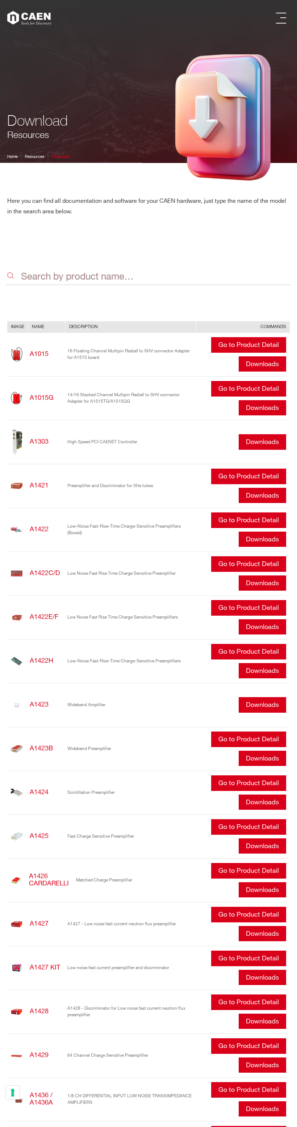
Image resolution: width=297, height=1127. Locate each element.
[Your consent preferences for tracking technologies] (13, 1092)
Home (12, 157)
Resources (35, 157)
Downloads (262, 364)
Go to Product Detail (248, 345)
